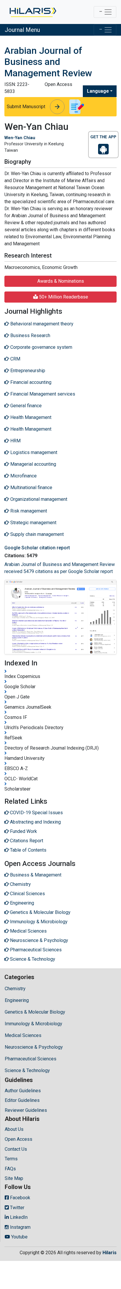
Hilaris (109, 1252)
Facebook (19, 1197)
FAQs (10, 1168)
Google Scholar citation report (37, 548)
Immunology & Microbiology (33, 1023)
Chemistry (15, 988)
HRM (15, 441)
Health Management (30, 417)
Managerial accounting (32, 464)
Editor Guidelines (22, 1100)
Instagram (20, 1227)
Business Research (29, 335)
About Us (14, 1129)
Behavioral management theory (41, 324)
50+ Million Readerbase (63, 297)
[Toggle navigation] (105, 12)
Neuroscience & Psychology (34, 1047)
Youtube (19, 1237)
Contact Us (16, 1149)
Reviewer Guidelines (26, 1110)
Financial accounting (30, 382)
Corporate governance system (40, 347)
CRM (14, 359)
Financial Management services (42, 394)
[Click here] (32, 12)
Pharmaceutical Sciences (30, 1059)
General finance (25, 405)
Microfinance (23, 476)
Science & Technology (27, 1070)
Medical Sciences (23, 1035)
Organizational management (38, 499)
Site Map (14, 1178)
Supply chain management (36, 534)
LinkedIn (18, 1217)
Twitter (16, 1207)
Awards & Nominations (60, 281)
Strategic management (32, 522)
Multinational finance (30, 487)
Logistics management (33, 452)
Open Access (18, 1139)
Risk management (28, 511)
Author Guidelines (23, 1090)
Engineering (17, 1000)
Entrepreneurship (27, 370)
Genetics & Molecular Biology (35, 1012)
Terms (11, 1159)
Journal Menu (22, 29)
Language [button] (98, 91)
